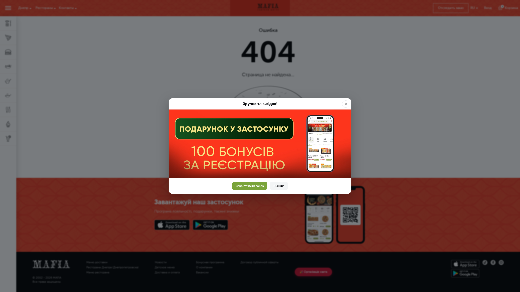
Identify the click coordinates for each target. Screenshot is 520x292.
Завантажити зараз (250, 186)
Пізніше (278, 186)
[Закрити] (345, 104)
